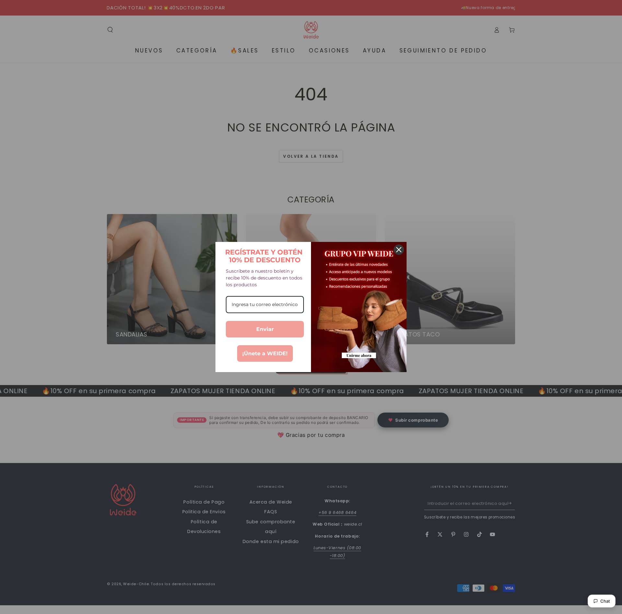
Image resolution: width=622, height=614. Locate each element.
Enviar (265, 329)
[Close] (399, 249)
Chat (605, 601)
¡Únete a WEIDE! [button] (265, 353)
